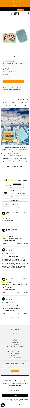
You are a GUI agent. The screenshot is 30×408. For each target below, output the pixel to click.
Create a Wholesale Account (15, 357)
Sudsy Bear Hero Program (15, 348)
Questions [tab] (13, 204)
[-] (3, 77)
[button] (14, 56)
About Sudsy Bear (15, 344)
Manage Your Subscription (15, 351)
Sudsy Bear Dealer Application (15, 346)
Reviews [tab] (5, 204)
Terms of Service (15, 355)
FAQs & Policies (15, 353)
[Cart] (28, 14)
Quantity (5, 74)
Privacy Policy (25, 399)
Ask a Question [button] (15, 200)
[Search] (25, 14)
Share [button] (5, 224)
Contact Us (15, 342)
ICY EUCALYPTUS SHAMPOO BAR (8, 220)
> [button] (18, 317)
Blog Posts (15, 350)
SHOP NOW (21, 9)
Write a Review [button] (15, 196)
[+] (8, 77)
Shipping (5, 71)
